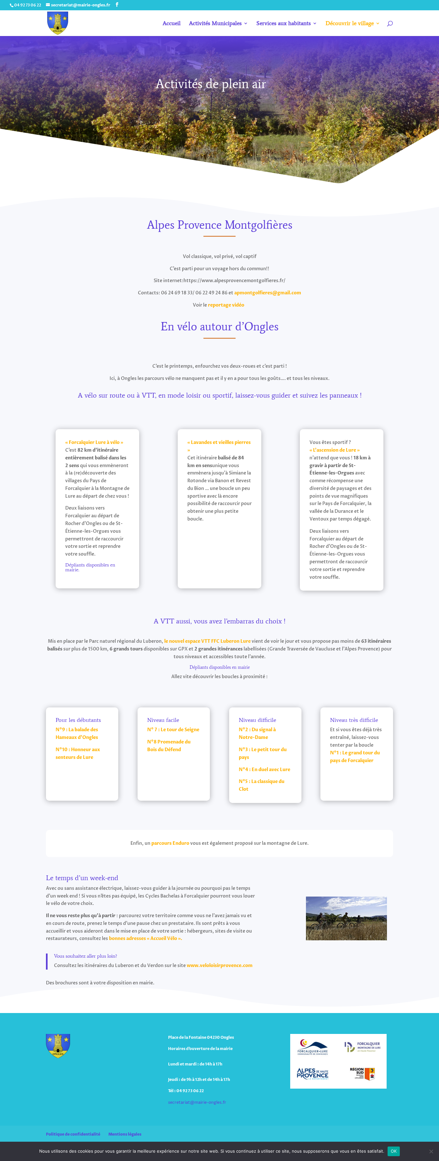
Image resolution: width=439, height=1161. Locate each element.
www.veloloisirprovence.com (220, 966)
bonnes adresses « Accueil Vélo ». (145, 938)
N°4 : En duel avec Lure (264, 770)
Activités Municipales (215, 24)
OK (394, 1151)
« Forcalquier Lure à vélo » (94, 442)
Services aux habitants (283, 24)
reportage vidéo (227, 305)
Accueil (172, 24)
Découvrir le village (350, 24)
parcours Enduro (170, 843)
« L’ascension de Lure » (334, 450)
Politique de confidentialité (73, 1134)
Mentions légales (124, 1134)
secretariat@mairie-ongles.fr (197, 1102)
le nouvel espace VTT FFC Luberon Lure (207, 641)
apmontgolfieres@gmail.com (267, 293)
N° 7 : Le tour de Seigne (173, 730)
